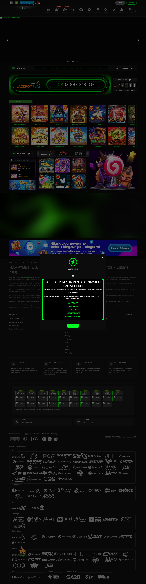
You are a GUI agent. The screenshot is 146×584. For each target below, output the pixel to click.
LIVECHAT (73, 310)
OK (73, 326)
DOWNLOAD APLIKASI (73, 316)
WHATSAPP (73, 303)
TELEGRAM (73, 306)
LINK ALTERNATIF (73, 313)
